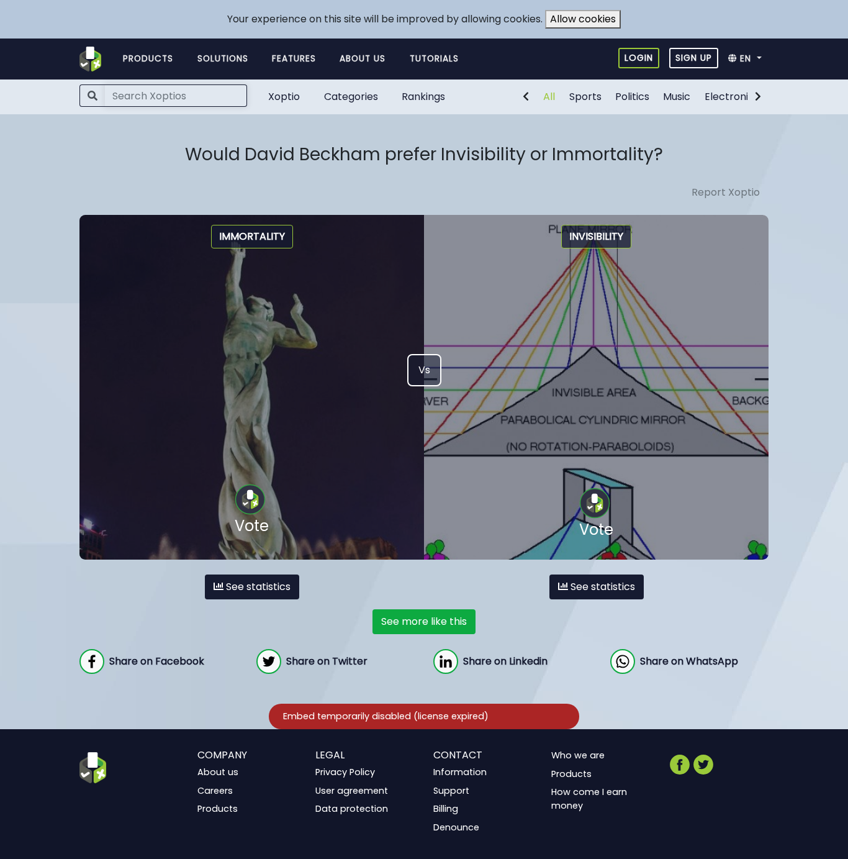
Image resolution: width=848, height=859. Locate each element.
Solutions (222, 59)
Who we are (578, 755)
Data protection (351, 808)
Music (676, 96)
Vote (252, 526)
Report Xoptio (726, 192)
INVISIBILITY (596, 236)
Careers (215, 790)
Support (451, 790)
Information (460, 772)
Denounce (456, 827)
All (549, 96)
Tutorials (434, 59)
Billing (445, 808)
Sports (585, 96)
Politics (632, 96)
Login (639, 58)
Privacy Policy (345, 772)
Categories (351, 96)
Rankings (423, 96)
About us (363, 59)
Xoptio (284, 96)
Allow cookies (583, 19)
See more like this (424, 621)
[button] (748, 59)
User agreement (351, 790)
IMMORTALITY (252, 236)
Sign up (693, 58)
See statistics (257, 586)
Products (148, 59)
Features (294, 59)
